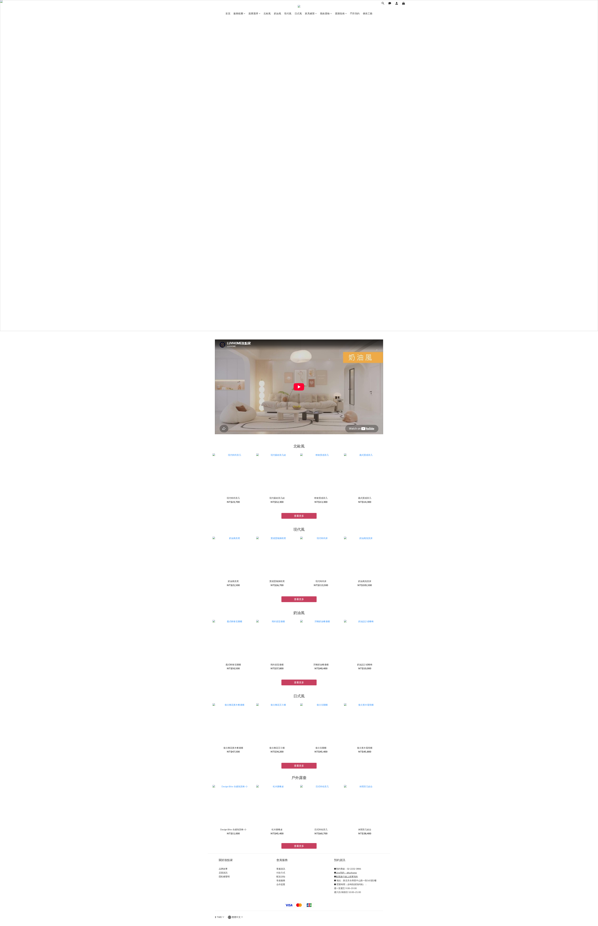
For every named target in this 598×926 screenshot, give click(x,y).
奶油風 (277, 13)
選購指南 (340, 13)
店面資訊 (223, 872)
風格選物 (325, 13)
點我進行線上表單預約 (347, 876)
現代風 (288, 13)
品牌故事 (223, 868)
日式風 (298, 13)
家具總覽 (310, 13)
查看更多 (299, 515)
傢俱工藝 (368, 13)
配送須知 (280, 876)
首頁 (227, 13)
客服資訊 (280, 868)
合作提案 (280, 884)
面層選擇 (253, 13)
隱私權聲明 (224, 876)
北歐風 (267, 13)
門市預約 (355, 13)
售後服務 (280, 880)
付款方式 (280, 872)
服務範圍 (238, 13)
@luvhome (352, 872)
